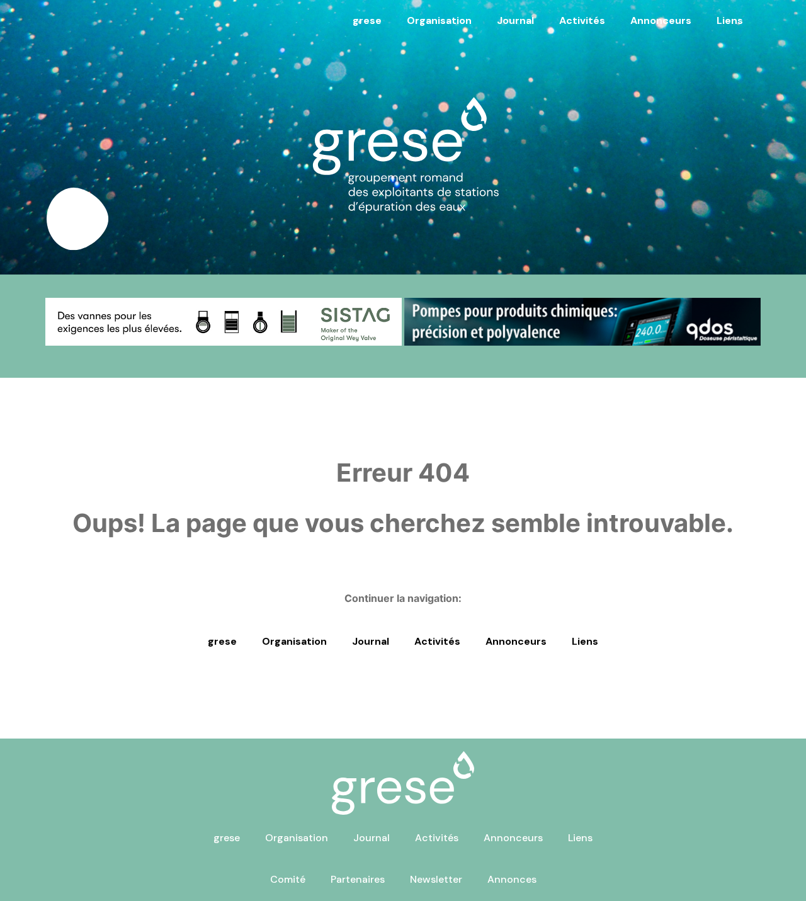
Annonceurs (660, 20)
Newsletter (436, 879)
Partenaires (358, 879)
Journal (515, 20)
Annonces (511, 879)
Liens (730, 20)
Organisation (439, 20)
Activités (582, 20)
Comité (287, 879)
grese (367, 20)
